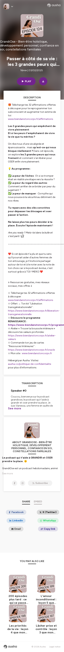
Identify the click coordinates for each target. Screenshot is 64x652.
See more (14, 408)
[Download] (43, 81)
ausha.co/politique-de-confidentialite (29, 363)
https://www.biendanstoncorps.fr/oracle (31, 349)
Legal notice (54, 646)
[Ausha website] (53, 5)
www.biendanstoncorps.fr (37, 353)
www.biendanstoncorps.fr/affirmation (30, 119)
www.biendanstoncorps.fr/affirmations (30, 300)
